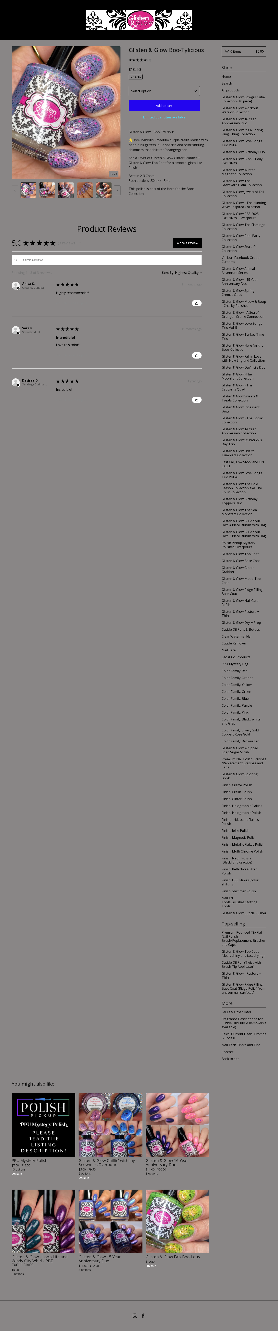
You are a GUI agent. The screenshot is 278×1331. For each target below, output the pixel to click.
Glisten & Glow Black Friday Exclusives (242, 161)
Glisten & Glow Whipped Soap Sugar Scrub (240, 750)
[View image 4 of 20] (85, 190)
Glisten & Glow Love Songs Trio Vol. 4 (242, 475)
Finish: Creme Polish (237, 785)
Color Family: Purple (237, 705)
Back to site (230, 1059)
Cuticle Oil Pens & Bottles (241, 629)
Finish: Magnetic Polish (239, 837)
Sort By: (168, 272)
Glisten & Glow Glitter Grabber (238, 569)
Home (226, 76)
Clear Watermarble (236, 636)
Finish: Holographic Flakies (242, 806)
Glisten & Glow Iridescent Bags (240, 409)
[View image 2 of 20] (47, 190)
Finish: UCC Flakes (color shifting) (240, 882)
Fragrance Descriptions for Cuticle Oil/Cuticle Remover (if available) (244, 1023)
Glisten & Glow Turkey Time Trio (243, 336)
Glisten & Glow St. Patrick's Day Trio (242, 442)
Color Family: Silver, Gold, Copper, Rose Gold (240, 732)
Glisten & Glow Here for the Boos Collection (242, 347)
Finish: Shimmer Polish (239, 891)
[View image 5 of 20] (104, 190)
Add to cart (164, 105)
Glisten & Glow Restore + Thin (240, 613)
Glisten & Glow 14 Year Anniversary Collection (239, 431)
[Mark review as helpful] (197, 303)
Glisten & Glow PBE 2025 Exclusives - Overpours (240, 216)
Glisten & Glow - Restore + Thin (241, 975)
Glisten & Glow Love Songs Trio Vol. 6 (242, 143)
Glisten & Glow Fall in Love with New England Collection (243, 358)
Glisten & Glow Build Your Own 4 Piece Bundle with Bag (244, 523)
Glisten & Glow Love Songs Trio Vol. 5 (242, 325)
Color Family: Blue (235, 698)
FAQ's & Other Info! (236, 1012)
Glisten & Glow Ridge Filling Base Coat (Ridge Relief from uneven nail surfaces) (243, 988)
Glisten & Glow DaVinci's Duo (244, 367)
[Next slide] (115, 113)
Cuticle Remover (234, 643)
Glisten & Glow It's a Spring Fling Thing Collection (242, 132)
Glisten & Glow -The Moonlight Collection (238, 376)
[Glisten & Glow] (139, 20)
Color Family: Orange (237, 678)
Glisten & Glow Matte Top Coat (241, 580)
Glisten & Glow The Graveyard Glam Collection (242, 183)
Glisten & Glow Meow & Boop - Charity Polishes (244, 303)
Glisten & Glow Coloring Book (240, 776)
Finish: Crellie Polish (237, 792)
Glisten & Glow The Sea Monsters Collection (239, 512)
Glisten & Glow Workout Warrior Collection (240, 110)
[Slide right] (117, 190)
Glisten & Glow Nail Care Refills (240, 602)
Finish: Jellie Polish (235, 830)
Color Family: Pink (235, 712)
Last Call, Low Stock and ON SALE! (243, 464)
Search (227, 83)
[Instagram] (135, 1316)
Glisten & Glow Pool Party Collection (241, 237)
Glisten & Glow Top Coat (240, 554)
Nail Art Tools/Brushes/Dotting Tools (239, 902)
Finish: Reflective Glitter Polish (239, 871)
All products (231, 90)
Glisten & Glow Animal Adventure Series (238, 270)
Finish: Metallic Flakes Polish (243, 844)
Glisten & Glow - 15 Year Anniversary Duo (240, 281)
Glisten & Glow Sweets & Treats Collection (240, 398)
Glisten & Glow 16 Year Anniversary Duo (239, 121)
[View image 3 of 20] (66, 190)
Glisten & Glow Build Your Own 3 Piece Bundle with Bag (244, 534)
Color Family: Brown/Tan (240, 741)
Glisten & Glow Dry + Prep (241, 622)
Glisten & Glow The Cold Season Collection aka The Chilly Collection (242, 488)
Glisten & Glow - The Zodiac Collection (242, 420)
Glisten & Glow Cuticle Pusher (244, 913)
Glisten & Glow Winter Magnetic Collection (238, 172)
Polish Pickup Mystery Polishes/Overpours (238, 545)
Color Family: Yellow (237, 684)
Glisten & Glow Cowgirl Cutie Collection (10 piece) (243, 99)
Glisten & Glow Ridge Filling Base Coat (242, 591)
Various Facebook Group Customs (240, 259)
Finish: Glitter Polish (237, 799)
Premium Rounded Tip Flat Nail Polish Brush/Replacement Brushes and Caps (244, 938)
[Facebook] (143, 1316)
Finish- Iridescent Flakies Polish (240, 821)
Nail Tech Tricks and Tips (241, 1045)
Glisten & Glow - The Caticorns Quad (237, 387)
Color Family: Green (236, 691)
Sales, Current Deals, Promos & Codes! (244, 1036)
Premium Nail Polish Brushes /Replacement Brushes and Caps (244, 763)
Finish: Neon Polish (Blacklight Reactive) (237, 860)
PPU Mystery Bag (235, 664)
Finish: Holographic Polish (241, 812)
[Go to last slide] (17, 113)
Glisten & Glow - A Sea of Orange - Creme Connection (243, 314)
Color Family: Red (234, 671)
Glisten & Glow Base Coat (241, 561)
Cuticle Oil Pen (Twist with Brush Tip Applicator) (241, 964)
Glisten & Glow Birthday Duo (243, 152)
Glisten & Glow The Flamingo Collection (243, 226)
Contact (227, 1052)
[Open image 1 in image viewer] (66, 112)
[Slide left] (15, 190)
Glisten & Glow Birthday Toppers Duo (239, 501)
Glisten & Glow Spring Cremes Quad (238, 292)
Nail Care (229, 650)
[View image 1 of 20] (28, 190)
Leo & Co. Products (236, 657)
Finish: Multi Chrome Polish (242, 851)
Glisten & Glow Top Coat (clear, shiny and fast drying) (243, 953)
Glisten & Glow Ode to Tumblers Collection (238, 453)
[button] (80, 243)
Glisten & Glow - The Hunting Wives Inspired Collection (244, 205)
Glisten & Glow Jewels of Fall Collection (243, 194)
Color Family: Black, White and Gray (241, 721)
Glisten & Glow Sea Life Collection (239, 248)
